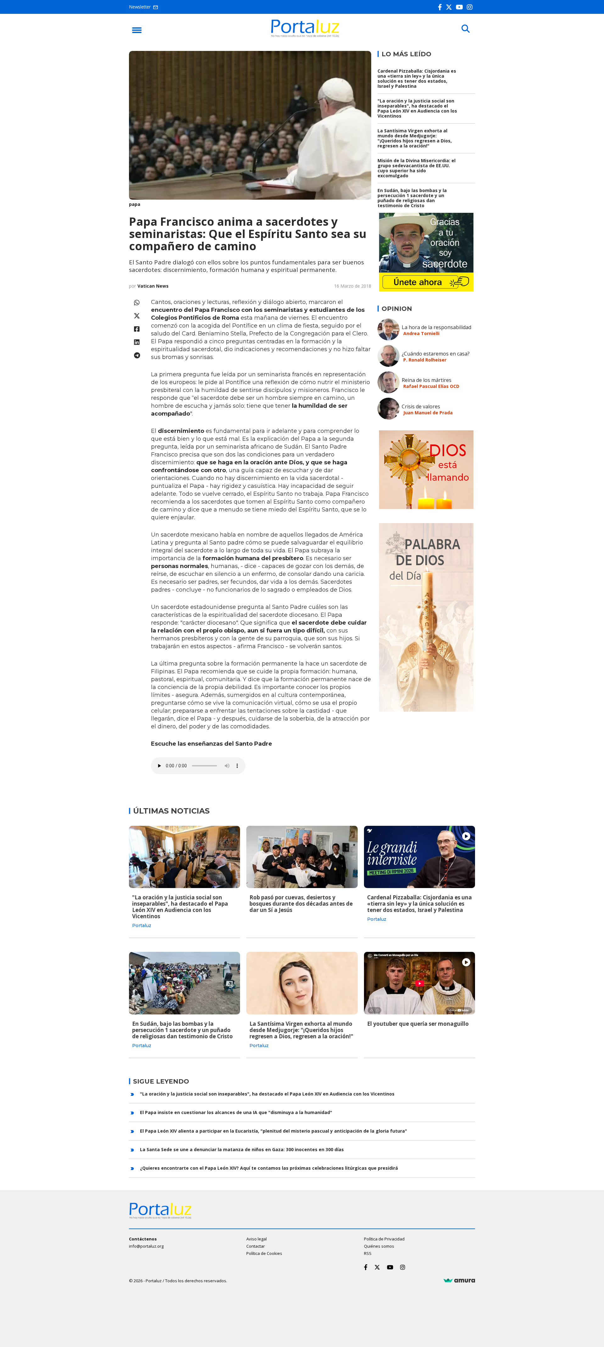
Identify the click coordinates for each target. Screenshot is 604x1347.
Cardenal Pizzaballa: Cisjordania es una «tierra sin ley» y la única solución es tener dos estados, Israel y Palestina (417, 78)
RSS (368, 1253)
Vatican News (153, 286)
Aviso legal (256, 1239)
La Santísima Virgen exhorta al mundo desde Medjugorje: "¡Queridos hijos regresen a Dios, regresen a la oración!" (415, 138)
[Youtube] (461, 7)
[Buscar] (465, 28)
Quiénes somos (379, 1246)
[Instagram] (471, 7)
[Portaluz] (305, 35)
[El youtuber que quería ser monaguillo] (419, 983)
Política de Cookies (264, 1253)
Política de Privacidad (384, 1239)
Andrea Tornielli (421, 333)
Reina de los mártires (426, 380)
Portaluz (141, 925)
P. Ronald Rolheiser (424, 360)
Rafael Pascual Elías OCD (431, 386)
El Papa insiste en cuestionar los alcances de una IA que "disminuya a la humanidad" (236, 1112)
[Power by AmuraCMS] (459, 1280)
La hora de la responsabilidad (436, 327)
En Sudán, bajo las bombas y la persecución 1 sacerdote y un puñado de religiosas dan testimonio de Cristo (412, 197)
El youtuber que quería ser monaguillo (418, 1023)
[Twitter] (450, 7)
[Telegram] (137, 355)
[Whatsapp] (137, 302)
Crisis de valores (421, 406)
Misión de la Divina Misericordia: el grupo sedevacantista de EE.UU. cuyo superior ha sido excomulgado (417, 168)
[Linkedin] (137, 342)
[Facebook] (441, 7)
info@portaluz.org (146, 1246)
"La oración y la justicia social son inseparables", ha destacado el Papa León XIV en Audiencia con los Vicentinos (417, 108)
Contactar (255, 1246)
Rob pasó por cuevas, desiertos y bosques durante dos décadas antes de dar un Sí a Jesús (301, 904)
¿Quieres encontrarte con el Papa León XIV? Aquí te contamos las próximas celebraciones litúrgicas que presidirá (269, 1168)
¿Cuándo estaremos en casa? (436, 353)
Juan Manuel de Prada (428, 413)
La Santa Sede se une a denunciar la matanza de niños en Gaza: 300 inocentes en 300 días (242, 1149)
